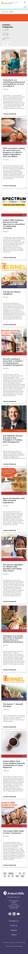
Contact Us (14, 921)
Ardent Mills (5, 11)
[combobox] (19, 2)
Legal (24, 942)
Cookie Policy (12, 942)
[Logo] (7, 3)
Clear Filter (6, 42)
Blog (6, 30)
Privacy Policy (6, 942)
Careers (13, 930)
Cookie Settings (19, 942)
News (11, 11)
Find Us (13, 925)
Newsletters (6, 38)
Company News (6, 34)
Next (17, 876)
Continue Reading (9, 114)
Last (23, 876)
